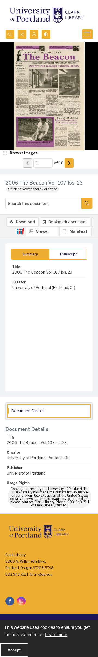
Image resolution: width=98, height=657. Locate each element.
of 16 (58, 163)
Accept (14, 650)
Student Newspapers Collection (32, 189)
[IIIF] (20, 231)
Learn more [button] (56, 634)
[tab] (30, 254)
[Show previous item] (27, 163)
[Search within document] (86, 203)
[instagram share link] (21, 601)
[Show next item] (69, 163)
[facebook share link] (9, 601)
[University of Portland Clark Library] (46, 15)
